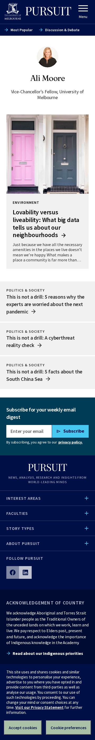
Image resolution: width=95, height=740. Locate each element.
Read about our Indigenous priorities (48, 653)
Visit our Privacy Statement (39, 707)
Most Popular (21, 29)
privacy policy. (70, 442)
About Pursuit (23, 543)
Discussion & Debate (62, 29)
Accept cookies (23, 727)
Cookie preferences (68, 727)
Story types (20, 528)
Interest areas (23, 498)
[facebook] (12, 572)
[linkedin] (25, 572)
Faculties (17, 513)
